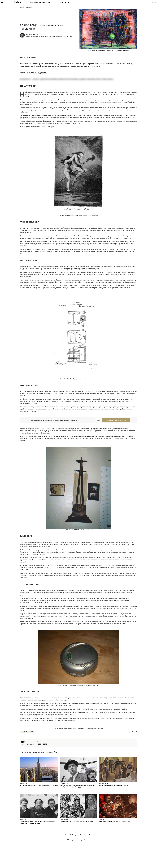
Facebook (68, 835)
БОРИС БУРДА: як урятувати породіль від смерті (114, 785)
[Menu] (2, 2)
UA (151, 2)
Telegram (75, 835)
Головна (22, 7)
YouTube (89, 835)
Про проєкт (34, 2)
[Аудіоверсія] (118, 769)
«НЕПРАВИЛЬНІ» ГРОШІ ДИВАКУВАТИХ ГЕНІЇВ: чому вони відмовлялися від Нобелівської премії (37, 822)
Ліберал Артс (28, 7)
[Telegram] (63, 2)
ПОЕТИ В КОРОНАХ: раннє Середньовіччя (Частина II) (76, 821)
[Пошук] (155, 2)
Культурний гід (44, 2)
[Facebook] (60, 2)
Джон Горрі (39, 269)
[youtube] (68, 2)
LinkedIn (82, 835)
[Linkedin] (65, 2)
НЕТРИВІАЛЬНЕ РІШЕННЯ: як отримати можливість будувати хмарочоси (39, 786)
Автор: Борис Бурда (32, 35)
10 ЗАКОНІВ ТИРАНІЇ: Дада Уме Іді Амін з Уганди (114, 821)
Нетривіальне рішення (27, 731)
